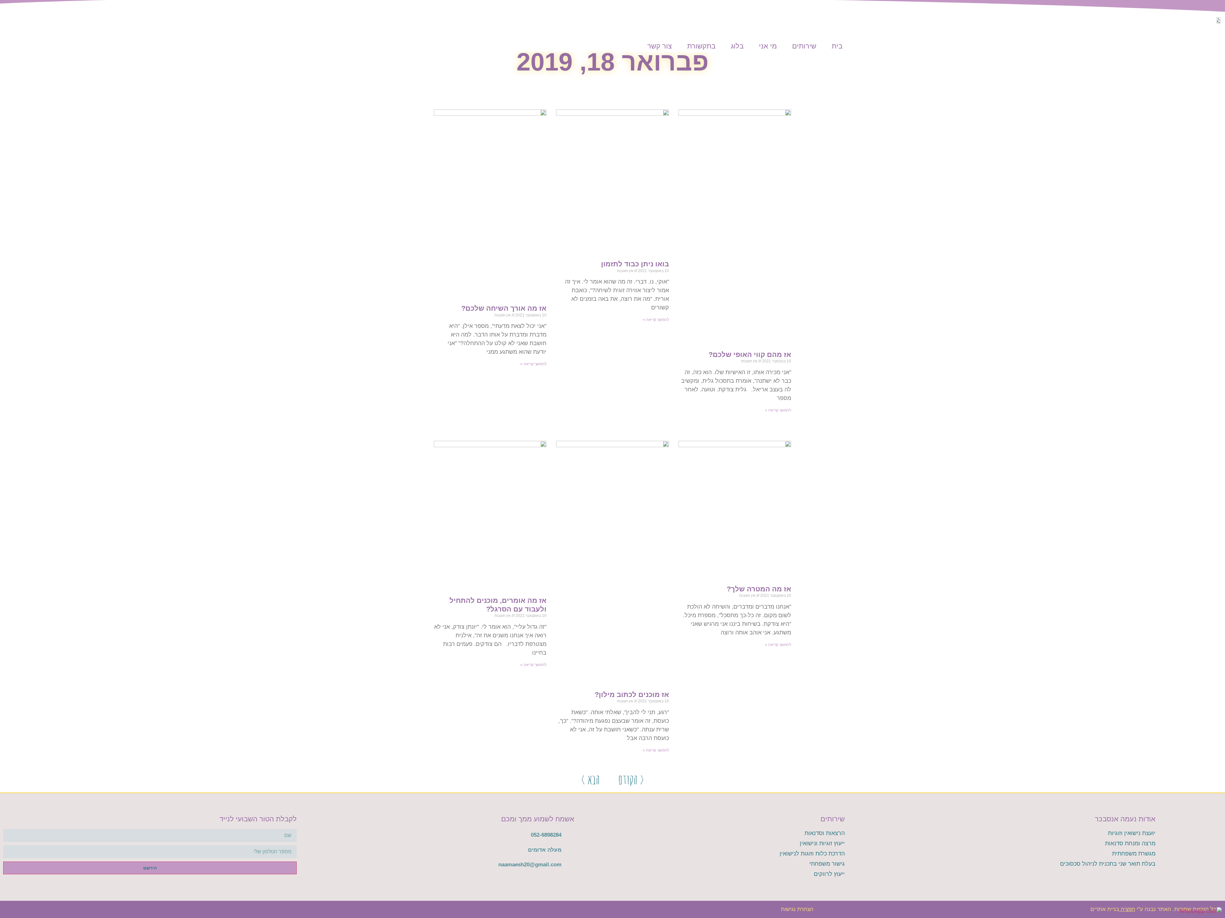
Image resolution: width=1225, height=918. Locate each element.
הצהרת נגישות (797, 909)
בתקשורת (701, 46)
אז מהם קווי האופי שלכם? (750, 355)
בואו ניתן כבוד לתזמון (635, 264)
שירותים (804, 46)
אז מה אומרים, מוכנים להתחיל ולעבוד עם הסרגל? (497, 604)
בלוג (737, 46)
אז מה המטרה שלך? (759, 589)
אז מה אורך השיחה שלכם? (503, 308)
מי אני (768, 46)
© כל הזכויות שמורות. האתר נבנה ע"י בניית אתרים (1156, 909)
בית (837, 46)
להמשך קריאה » (778, 410)
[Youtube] (381, 909)
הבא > (590, 779)
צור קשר (659, 46)
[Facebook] (399, 909)
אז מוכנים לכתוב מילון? (632, 695)
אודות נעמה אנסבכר (1125, 819)
